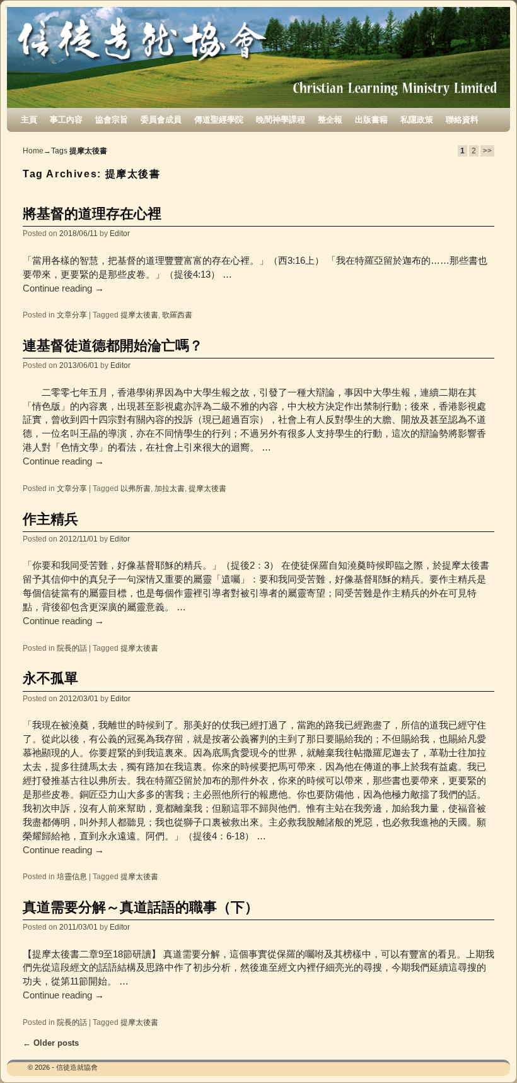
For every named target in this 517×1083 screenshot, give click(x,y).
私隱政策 (416, 119)
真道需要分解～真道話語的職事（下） (140, 907)
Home (33, 150)
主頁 (29, 119)
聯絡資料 (462, 119)
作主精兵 (50, 519)
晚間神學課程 (280, 119)
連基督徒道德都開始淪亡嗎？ (113, 345)
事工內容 (66, 119)
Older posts (51, 1043)
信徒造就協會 (77, 1067)
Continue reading (63, 288)
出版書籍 (371, 119)
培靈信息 (72, 876)
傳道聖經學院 (218, 119)
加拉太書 (169, 488)
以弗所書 (135, 488)
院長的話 (72, 648)
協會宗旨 (111, 119)
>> (487, 150)
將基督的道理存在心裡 (92, 214)
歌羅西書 (177, 315)
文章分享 (72, 315)
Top (487, 1053)
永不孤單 (50, 678)
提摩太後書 (139, 315)
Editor (120, 233)
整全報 (330, 119)
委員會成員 (161, 119)
